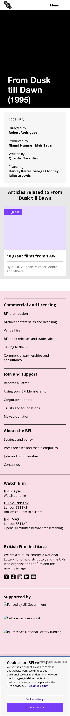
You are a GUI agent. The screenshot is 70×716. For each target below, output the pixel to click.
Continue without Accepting (52, 661)
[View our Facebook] (13, 578)
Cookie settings (35, 699)
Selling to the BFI (16, 347)
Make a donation (16, 416)
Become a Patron (17, 383)
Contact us (12, 464)
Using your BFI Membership (25, 391)
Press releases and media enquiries (31, 448)
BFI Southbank (16, 503)
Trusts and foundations (22, 408)
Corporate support (18, 399)
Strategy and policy (18, 439)
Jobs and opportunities (21, 456)
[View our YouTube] (33, 578)
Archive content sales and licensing (30, 322)
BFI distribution (16, 313)
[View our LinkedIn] (26, 578)
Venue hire (12, 330)
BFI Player (12, 491)
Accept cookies (35, 707)
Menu (54, 5)
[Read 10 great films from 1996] (35, 241)
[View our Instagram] (20, 578)
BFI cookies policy (36, 686)
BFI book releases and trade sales (29, 338)
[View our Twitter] (6, 578)
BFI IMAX (11, 519)
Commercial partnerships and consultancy (26, 357)
